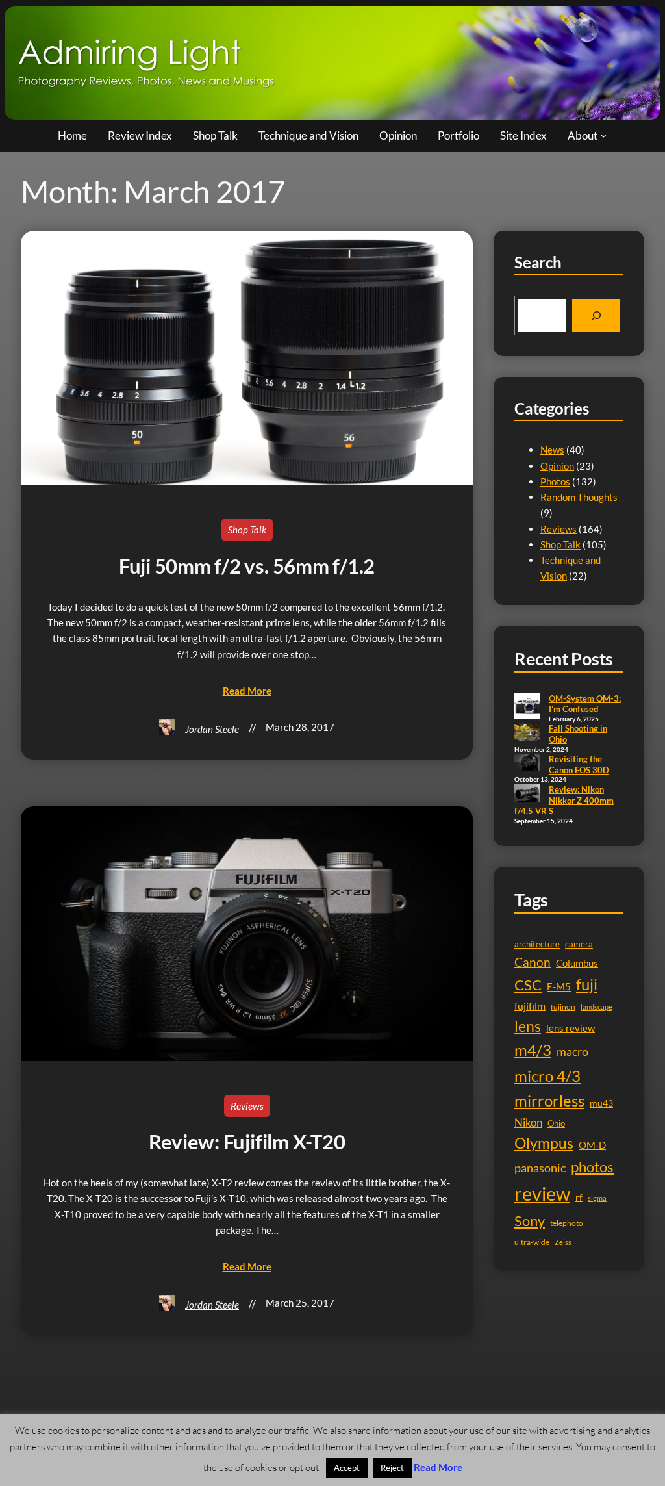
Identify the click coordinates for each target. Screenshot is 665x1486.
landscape (596, 1007)
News (552, 449)
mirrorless (549, 1100)
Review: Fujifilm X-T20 (247, 1142)
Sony (529, 1220)
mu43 (601, 1102)
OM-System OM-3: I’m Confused (585, 704)
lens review (570, 1028)
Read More (438, 1467)
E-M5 (559, 986)
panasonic (540, 1167)
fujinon (563, 1007)
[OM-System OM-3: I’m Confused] (527, 707)
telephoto (566, 1223)
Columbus (577, 963)
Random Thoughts (579, 497)
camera (579, 944)
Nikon (528, 1122)
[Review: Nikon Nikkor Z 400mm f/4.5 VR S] (527, 794)
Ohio (556, 1123)
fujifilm (530, 1006)
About (582, 135)
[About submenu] (603, 135)
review (542, 1193)
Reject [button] (392, 1468)
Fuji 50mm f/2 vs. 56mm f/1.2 (247, 566)
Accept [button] (347, 1468)
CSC (528, 984)
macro (572, 1051)
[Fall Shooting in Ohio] (527, 733)
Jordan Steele (212, 729)
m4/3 (532, 1050)
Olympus (543, 1143)
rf (579, 1197)
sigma (597, 1198)
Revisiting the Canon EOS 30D (579, 764)
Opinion (557, 466)
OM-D (592, 1145)
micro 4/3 (547, 1075)
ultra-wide (531, 1242)
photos (592, 1166)
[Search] (596, 315)
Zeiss (563, 1242)
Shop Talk (247, 529)
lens (527, 1026)
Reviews (247, 1106)
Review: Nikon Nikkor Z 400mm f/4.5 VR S (564, 800)
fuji (586, 984)
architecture (537, 944)
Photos (555, 481)
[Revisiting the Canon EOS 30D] (527, 763)
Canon (532, 961)
